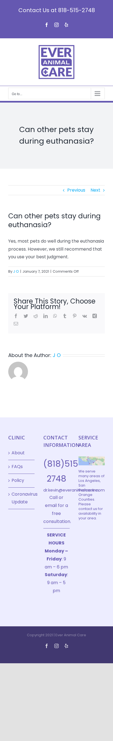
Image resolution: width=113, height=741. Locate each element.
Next (95, 190)
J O (16, 271)
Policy (18, 480)
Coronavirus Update (22, 498)
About (18, 453)
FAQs (17, 466)
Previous (76, 190)
